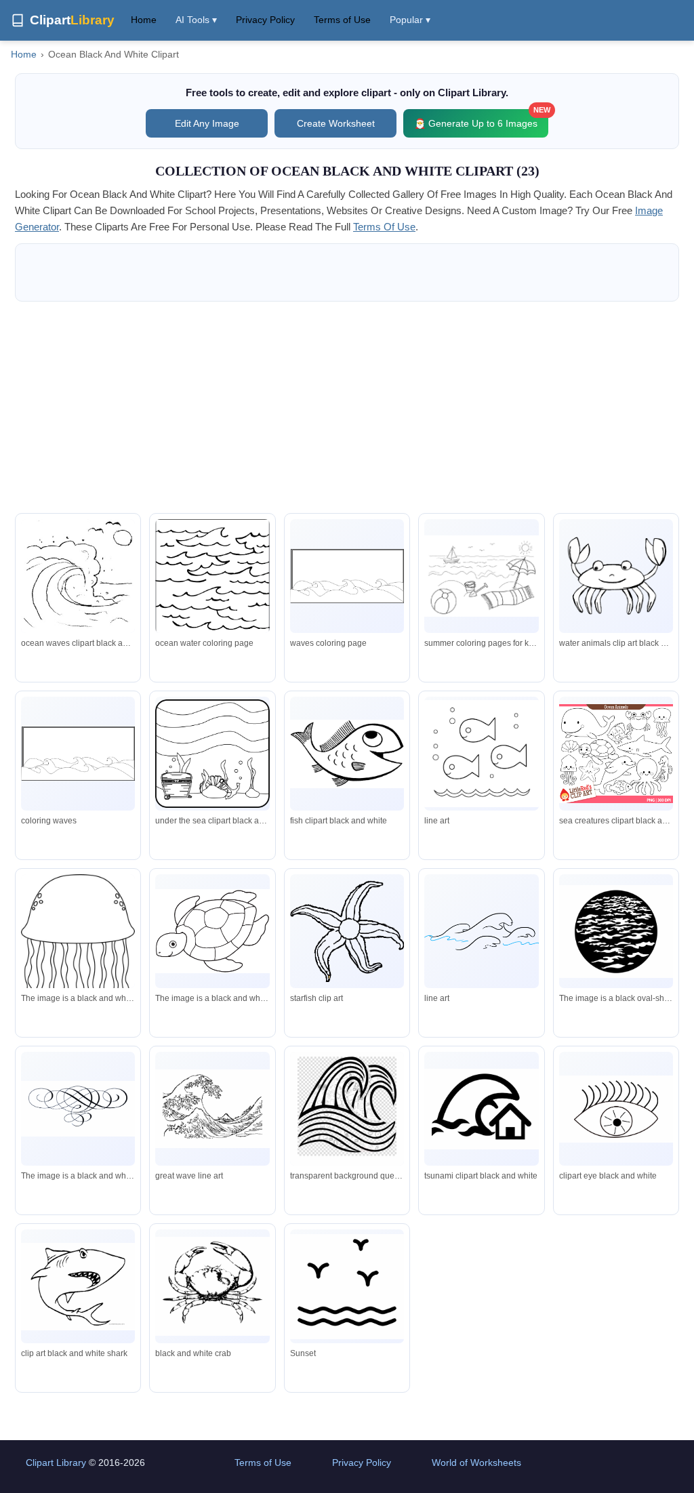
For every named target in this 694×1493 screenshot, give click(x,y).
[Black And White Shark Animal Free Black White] (78, 1286)
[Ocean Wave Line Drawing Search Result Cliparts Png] (481, 931)
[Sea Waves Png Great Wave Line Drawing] (212, 1108)
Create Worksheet (336, 123)
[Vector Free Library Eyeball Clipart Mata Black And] (616, 1109)
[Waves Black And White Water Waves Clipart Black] (347, 930)
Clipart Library (56, 1462)
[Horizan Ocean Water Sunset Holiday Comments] (347, 1286)
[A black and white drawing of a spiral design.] (78, 1109)
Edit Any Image (207, 123)
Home (144, 19)
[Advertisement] (347, 407)
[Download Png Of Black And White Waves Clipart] (347, 1112)
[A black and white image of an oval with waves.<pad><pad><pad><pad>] (616, 931)
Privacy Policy (265, 19)
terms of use (384, 226)
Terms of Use (342, 19)
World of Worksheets (476, 1462)
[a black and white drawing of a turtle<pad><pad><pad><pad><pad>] (212, 931)
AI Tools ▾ (196, 19)
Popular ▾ (410, 19)
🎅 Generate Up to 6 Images (481, 119)
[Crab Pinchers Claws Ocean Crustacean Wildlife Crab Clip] (212, 1286)
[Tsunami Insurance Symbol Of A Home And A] (481, 1109)
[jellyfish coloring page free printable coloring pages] (78, 949)
